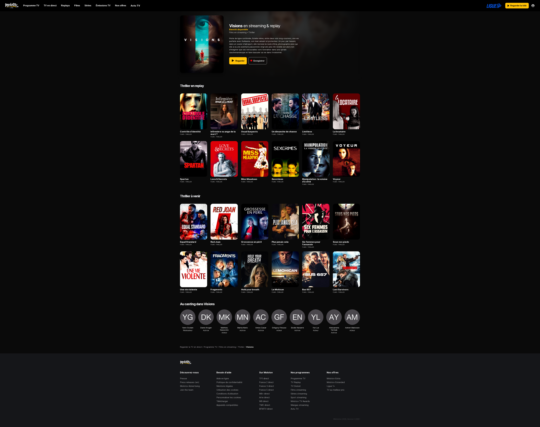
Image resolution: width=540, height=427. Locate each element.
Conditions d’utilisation (227, 393)
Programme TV (298, 378)
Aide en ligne (222, 378)
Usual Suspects (249, 131)
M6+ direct (264, 393)
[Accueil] (11, 5)
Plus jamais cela (280, 242)
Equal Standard (188, 242)
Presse (183, 378)
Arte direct (264, 397)
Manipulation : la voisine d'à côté (314, 180)
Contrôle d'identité (190, 131)
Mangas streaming (300, 405)
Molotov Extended (336, 382)
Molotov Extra (333, 378)
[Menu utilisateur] (533, 5)
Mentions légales (224, 386)
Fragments (216, 289)
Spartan (184, 179)
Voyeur (337, 179)
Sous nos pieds (341, 242)
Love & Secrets (219, 179)
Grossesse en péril (251, 242)
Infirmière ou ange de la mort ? (223, 132)
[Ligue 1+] (494, 5)
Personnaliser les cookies (228, 397)
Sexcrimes (277, 179)
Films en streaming (238, 32)
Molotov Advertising (190, 386)
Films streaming (298, 390)
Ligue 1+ (331, 386)
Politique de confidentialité (229, 382)
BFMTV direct (266, 408)
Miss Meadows (249, 179)
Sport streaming (298, 397)
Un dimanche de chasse (284, 131)
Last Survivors (340, 289)
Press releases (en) (189, 382)
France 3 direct (266, 386)
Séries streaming (299, 393)
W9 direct (264, 401)
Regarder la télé (518, 5)
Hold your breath (250, 289)
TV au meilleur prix (335, 390)
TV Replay (296, 382)
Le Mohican (278, 289)
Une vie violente (188, 289)
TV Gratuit (296, 386)
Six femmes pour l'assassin (311, 243)
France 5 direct (266, 390)
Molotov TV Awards (300, 401)
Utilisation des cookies (227, 390)
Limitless (307, 131)
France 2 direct (266, 382)
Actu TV (295, 408)
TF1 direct (264, 378)
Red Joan (215, 242)
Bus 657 (306, 289)
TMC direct (264, 405)
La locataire (339, 131)
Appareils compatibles (227, 405)
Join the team (186, 390)
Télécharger (222, 401)
